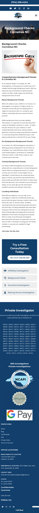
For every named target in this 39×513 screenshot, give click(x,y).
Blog (2, 431)
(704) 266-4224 (19, 2)
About (3, 429)
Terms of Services (7, 443)
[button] (36, 15)
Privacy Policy (5, 440)
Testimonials (5, 434)
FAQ (2, 437)
